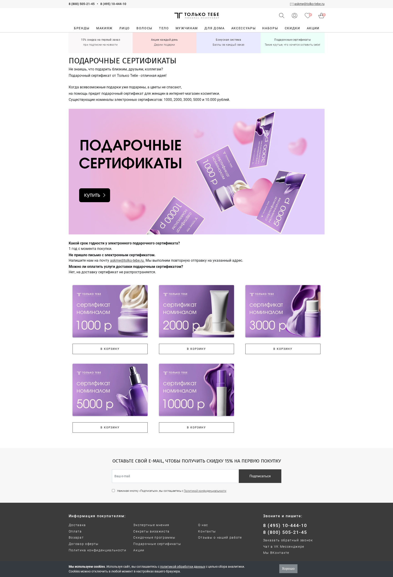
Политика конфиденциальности (97, 550)
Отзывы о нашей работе (220, 537)
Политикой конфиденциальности (205, 490)
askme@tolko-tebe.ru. (127, 260)
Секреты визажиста (151, 531)
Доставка (77, 525)
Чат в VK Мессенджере (284, 546)
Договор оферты (84, 544)
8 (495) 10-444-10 (113, 4)
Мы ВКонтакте (276, 553)
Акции (138, 550)
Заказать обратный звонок (288, 540)
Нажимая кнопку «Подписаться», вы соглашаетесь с (171, 490)
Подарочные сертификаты (157, 544)
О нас (203, 525)
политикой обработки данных (182, 566)
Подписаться (260, 476)
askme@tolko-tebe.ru (309, 4)
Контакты (207, 531)
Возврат (76, 537)
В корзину (110, 349)
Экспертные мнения (151, 525)
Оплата (75, 531)
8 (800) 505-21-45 (82, 4)
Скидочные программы (154, 537)
